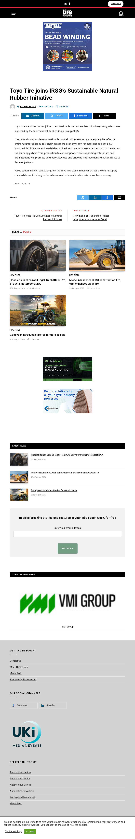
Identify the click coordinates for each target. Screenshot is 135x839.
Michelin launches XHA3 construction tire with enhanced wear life (94, 282)
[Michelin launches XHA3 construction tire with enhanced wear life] (97, 255)
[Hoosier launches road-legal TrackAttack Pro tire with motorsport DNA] (38, 255)
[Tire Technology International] (67, 13)
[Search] (120, 13)
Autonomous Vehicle (20, 785)
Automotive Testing (20, 778)
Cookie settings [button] (13, 831)
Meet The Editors (19, 667)
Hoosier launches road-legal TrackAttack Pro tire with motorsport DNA (37, 282)
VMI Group (67, 626)
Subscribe (116, 3)
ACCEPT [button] (30, 831)
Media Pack (16, 673)
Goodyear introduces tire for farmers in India (37, 335)
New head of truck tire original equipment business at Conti (91, 217)
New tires (15, 275)
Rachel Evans (28, 106)
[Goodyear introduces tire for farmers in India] (38, 310)
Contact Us (15, 661)
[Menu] (14, 13)
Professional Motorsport (22, 797)
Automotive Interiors (20, 772)
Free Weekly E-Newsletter (23, 679)
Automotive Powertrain (22, 791)
